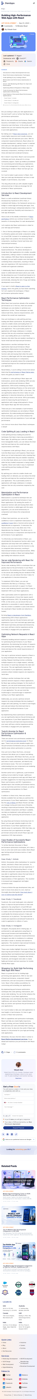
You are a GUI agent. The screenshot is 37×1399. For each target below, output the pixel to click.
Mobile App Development (10, 1358)
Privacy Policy (7, 1395)
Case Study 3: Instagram (11, 102)
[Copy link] (16, 1134)
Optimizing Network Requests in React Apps (16, 87)
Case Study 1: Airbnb (10, 98)
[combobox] (6, 1102)
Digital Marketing (8, 1367)
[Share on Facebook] (7, 1134)
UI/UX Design (6, 1361)
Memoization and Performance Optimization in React (17, 80)
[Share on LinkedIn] (12, 1134)
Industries (23, 1342)
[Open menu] (34, 3)
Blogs (3, 8)
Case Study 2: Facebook (11, 100)
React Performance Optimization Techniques (16, 75)
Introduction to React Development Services (16, 72)
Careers (22, 1345)
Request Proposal (18, 1128)
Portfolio (23, 1348)
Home (4, 1342)
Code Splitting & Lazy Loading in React (14, 77)
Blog (4, 1345)
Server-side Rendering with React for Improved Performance (17, 84)
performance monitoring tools (16, 741)
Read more (18, 1078)
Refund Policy (28, 1395)
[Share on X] (3, 1134)
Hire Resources (7, 1351)
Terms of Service (18, 1395)
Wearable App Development (24, 1362)
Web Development (8, 1364)
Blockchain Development (27, 1366)
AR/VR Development (26, 1358)
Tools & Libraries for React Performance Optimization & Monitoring (15, 91)
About (4, 1348)
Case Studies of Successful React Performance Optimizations (17, 95)
